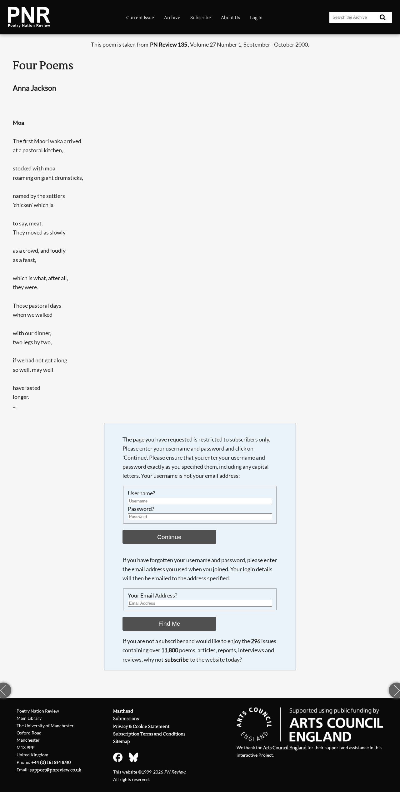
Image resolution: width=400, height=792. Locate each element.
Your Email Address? (152, 595)
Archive (172, 18)
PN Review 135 (168, 44)
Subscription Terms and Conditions (149, 734)
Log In (256, 18)
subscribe (176, 659)
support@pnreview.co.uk (55, 770)
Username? (141, 493)
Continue (169, 536)
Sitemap (121, 741)
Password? (141, 509)
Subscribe (200, 18)
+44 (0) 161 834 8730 (51, 762)
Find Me (169, 623)
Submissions (126, 719)
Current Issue (140, 18)
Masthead (123, 711)
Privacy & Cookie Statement (141, 726)
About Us (230, 18)
